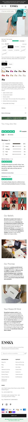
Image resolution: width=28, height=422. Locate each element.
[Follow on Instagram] (7, 404)
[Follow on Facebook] (3, 404)
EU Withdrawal (19, 376)
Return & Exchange (20, 364)
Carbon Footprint (5, 372)
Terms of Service (5, 376)
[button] (25, 353)
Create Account (19, 374)
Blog (3, 364)
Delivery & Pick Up (20, 362)
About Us (4, 362)
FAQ (2, 367)
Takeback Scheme (6, 369)
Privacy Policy (5, 374)
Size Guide (18, 367)
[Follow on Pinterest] (10, 404)
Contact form (18, 369)
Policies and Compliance (4, 380)
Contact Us (18, 372)
